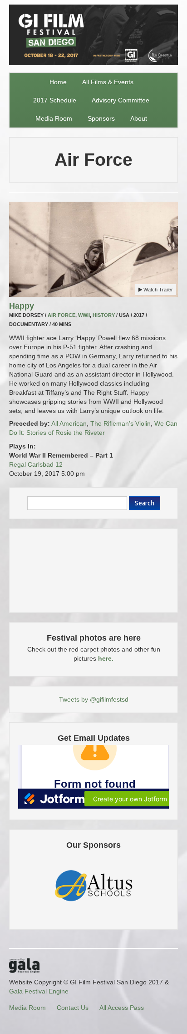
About (138, 118)
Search (144, 503)
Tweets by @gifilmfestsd (93, 699)
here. (105, 658)
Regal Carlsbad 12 (36, 464)
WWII (84, 315)
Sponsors (101, 118)
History (104, 315)
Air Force (61, 315)
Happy (21, 306)
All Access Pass (121, 1007)
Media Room (53, 118)
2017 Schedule (54, 100)
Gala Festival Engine (39, 991)
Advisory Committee (120, 100)
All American (69, 423)
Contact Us (73, 1007)
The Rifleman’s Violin (120, 423)
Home (58, 82)
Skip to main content (30, 5)
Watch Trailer (157, 289)
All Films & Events (107, 82)
